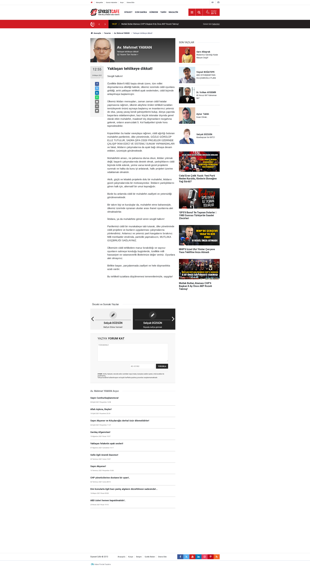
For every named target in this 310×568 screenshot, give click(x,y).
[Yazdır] (97, 106)
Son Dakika (141, 12)
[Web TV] (212, 2)
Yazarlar (107, 33)
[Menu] (192, 12)
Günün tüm (211, 24)
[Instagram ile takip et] (205, 556)
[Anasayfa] (91, 2)
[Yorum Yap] (97, 111)
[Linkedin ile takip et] (198, 556)
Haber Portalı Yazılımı (102, 564)
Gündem (153, 12)
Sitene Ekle (130, 2)
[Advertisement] (70, 64)
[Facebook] (97, 84)
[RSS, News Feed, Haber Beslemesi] (217, 556)
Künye (130, 557)
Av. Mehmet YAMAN (122, 33)
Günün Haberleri (111, 2)
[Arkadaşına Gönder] (97, 102)
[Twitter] (97, 88)
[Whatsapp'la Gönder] (97, 97)
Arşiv (122, 2)
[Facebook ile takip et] (180, 556)
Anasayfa (97, 33)
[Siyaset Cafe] (104, 12)
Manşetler (99, 2)
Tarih (163, 12)
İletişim (139, 557)
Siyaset (128, 12)
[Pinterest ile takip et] (211, 556)
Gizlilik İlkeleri (150, 557)
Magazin (173, 12)
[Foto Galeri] (218, 2)
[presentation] (99, 24)
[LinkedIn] (97, 93)
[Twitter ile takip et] (186, 556)
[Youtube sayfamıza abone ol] (192, 556)
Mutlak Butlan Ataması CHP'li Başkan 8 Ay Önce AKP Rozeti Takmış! (150, 24)
